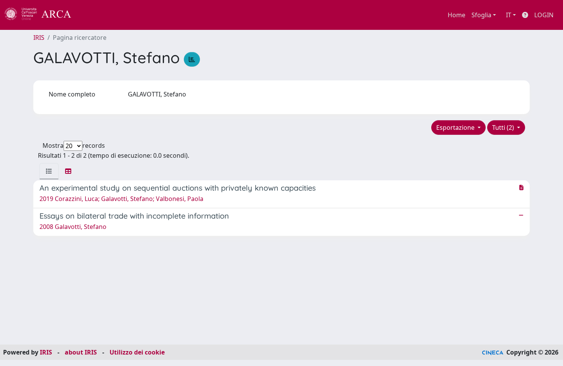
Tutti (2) (504, 127)
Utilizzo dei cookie (137, 352)
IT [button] (508, 15)
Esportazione (456, 127)
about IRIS (81, 352)
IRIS (38, 37)
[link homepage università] (92, 15)
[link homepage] (42, 15)
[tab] (49, 171)
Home (456, 15)
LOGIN (543, 15)
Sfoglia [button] (481, 15)
